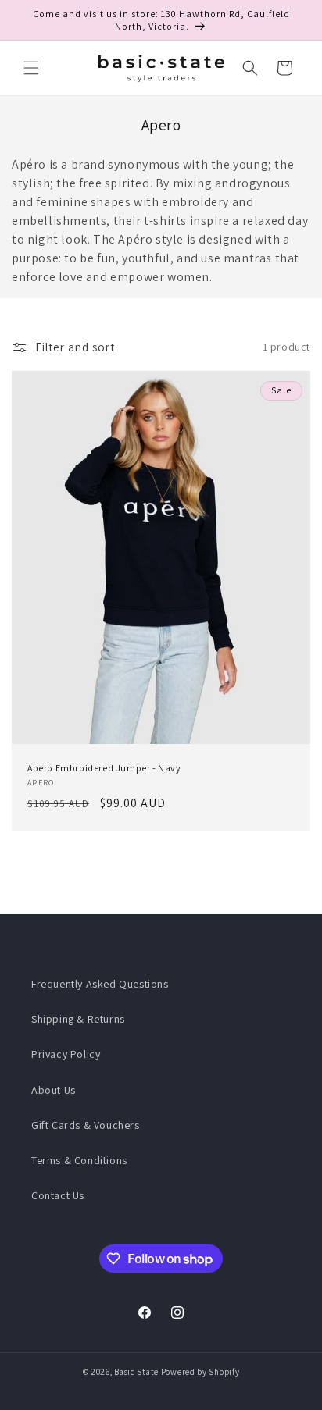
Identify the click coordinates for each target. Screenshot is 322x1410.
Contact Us (57, 1195)
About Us (53, 1090)
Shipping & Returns (78, 1019)
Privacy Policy (65, 1054)
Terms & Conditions (79, 1160)
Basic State (136, 1371)
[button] (31, 68)
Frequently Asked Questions (100, 984)
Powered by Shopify (200, 1371)
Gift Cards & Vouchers (85, 1125)
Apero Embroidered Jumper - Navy (104, 767)
